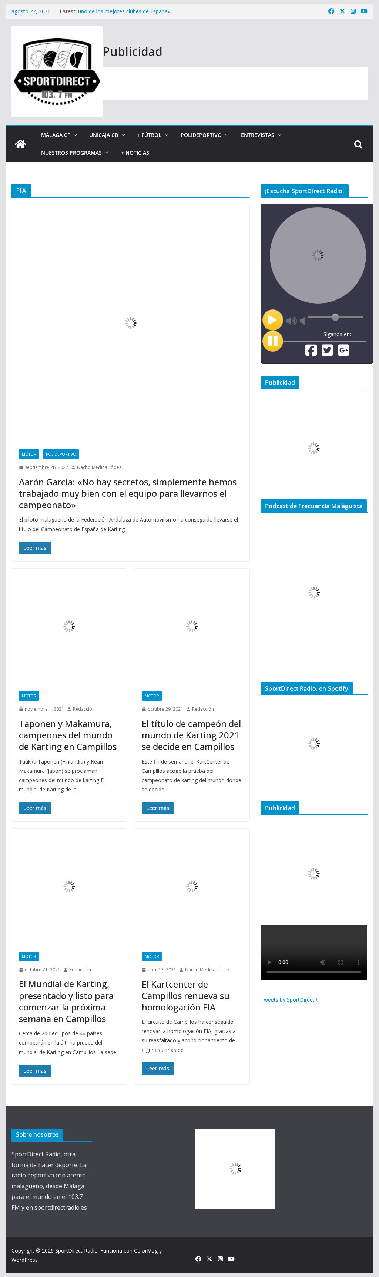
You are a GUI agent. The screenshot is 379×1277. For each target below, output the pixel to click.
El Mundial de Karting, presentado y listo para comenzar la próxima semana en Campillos (66, 1001)
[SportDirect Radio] (20, 144)
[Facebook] (311, 352)
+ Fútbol (149, 134)
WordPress (24, 1259)
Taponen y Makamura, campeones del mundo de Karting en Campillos (68, 735)
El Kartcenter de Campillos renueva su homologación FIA (185, 995)
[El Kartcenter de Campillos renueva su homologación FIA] (191, 886)
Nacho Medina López (99, 467)
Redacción (84, 709)
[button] (73, 135)
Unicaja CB (103, 134)
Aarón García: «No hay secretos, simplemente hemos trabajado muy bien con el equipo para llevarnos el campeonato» (128, 493)
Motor (29, 454)
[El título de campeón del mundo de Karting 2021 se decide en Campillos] (191, 626)
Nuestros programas (71, 152)
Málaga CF (55, 134)
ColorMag (146, 1250)
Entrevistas (257, 134)
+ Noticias (135, 152)
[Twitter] (327, 352)
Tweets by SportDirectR (289, 999)
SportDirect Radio (76, 1250)
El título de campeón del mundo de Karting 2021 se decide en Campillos (191, 735)
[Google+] (343, 352)
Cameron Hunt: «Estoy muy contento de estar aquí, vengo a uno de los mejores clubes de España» (151, 14)
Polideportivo (201, 134)
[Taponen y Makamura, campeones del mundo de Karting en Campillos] (69, 626)
